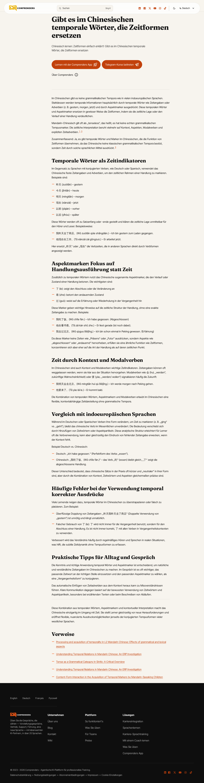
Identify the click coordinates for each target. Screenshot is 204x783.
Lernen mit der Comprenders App (73, 64)
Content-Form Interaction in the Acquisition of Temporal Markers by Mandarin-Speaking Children (109, 677)
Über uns (53, 721)
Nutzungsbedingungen (45, 775)
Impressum (93, 775)
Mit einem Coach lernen (136, 740)
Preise (88, 740)
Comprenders (32, 769)
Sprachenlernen (131, 727)
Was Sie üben (92, 727)
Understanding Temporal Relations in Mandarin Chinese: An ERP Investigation (99, 654)
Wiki (50, 740)
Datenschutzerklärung (21, 775)
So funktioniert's (94, 721)
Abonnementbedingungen (72, 775)
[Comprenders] (22, 8)
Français (39, 698)
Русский (53, 698)
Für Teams (91, 734)
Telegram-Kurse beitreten (119, 64)
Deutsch (26, 698)
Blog (50, 727)
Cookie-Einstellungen (112, 775)
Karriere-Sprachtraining (135, 734)
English (13, 698)
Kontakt (52, 734)
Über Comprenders (62, 74)
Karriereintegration (133, 721)
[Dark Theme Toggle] (174, 8)
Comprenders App (133, 753)
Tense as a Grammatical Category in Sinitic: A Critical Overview (90, 661)
